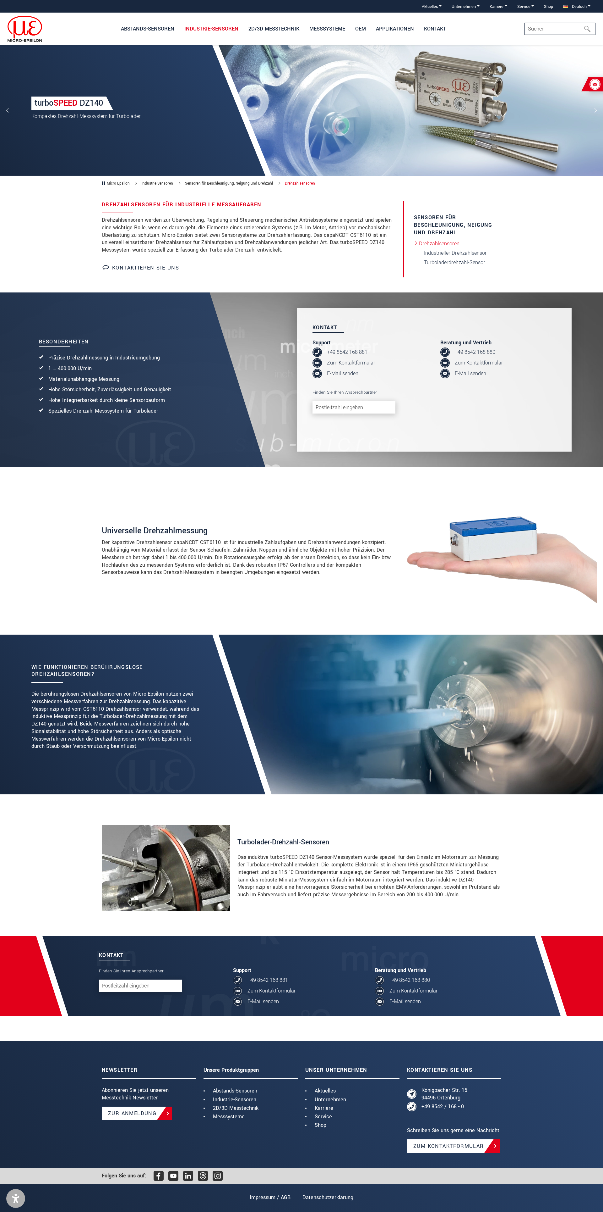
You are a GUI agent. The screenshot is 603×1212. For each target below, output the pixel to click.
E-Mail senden (342, 373)
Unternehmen (330, 1099)
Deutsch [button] (579, 6)
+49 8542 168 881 (347, 352)
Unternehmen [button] (464, 6)
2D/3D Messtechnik (235, 1108)
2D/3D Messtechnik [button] (273, 28)
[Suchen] (589, 29)
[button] (15, 1198)
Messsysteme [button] (327, 28)
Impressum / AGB (270, 1197)
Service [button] (523, 6)
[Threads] (203, 1176)
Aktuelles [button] (430, 6)
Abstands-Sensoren (235, 1090)
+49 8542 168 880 (475, 352)
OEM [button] (360, 28)
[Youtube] (173, 1176)
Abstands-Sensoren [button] (147, 28)
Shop (548, 6)
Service (323, 1116)
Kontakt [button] (435, 28)
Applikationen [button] (395, 28)
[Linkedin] (188, 1176)
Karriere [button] (496, 6)
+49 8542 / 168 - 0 (442, 1106)
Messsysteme (229, 1116)
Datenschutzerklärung (327, 1197)
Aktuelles (325, 1090)
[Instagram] (218, 1176)
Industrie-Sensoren (234, 1099)
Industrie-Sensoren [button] (211, 28)
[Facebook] (159, 1176)
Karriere (324, 1108)
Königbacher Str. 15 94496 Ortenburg (444, 1094)
